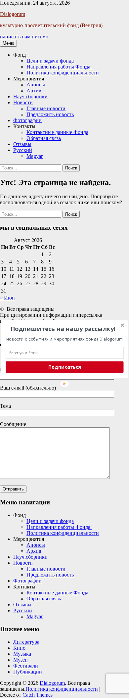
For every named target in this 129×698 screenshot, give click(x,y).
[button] (63, 328)
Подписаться (64, 367)
